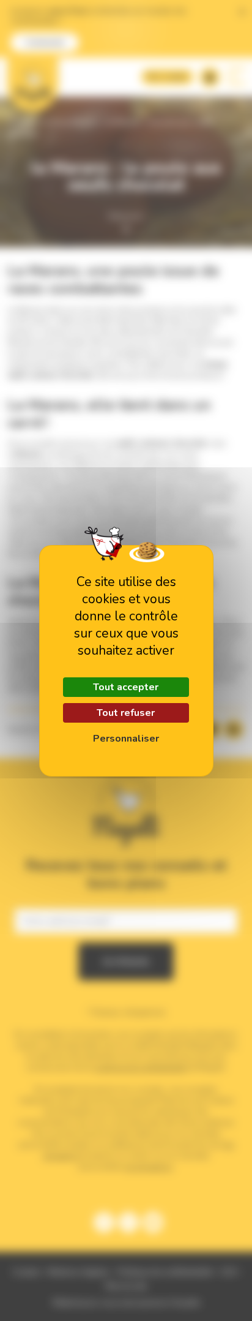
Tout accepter (125, 687)
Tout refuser (126, 713)
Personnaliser (126, 738)
